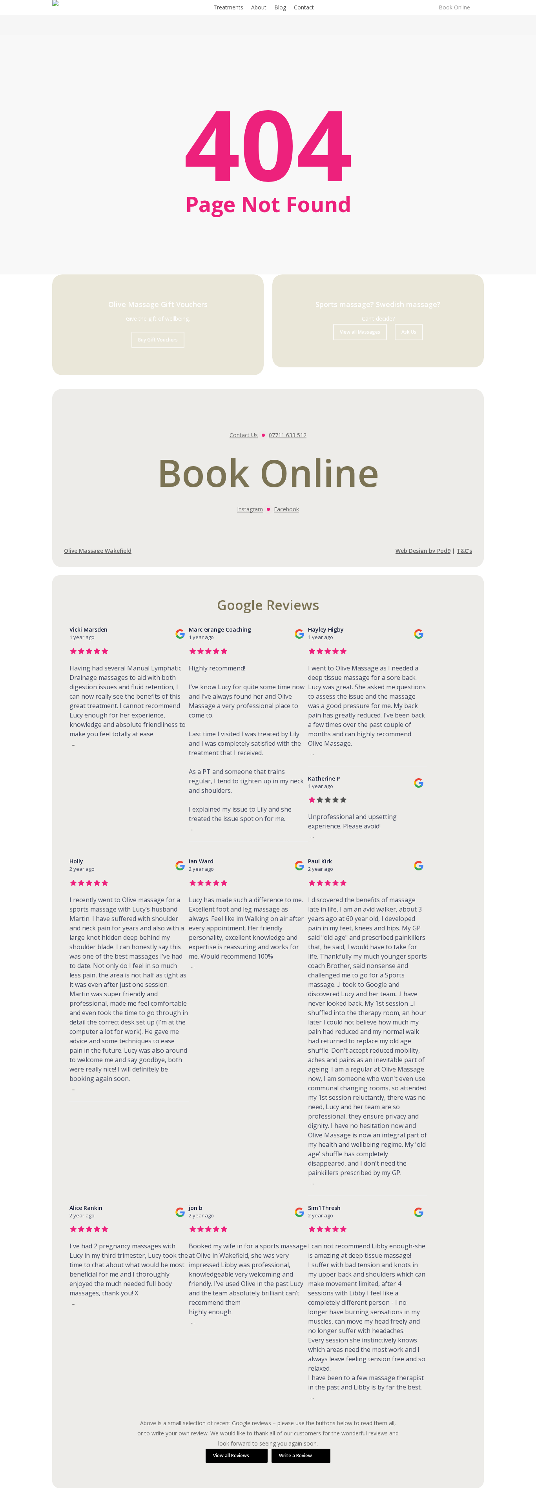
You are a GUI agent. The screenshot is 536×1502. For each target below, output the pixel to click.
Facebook (286, 509)
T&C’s (464, 550)
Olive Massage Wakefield (97, 550)
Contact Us (244, 435)
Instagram (250, 509)
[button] (157, 340)
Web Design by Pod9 (423, 550)
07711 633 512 (287, 435)
